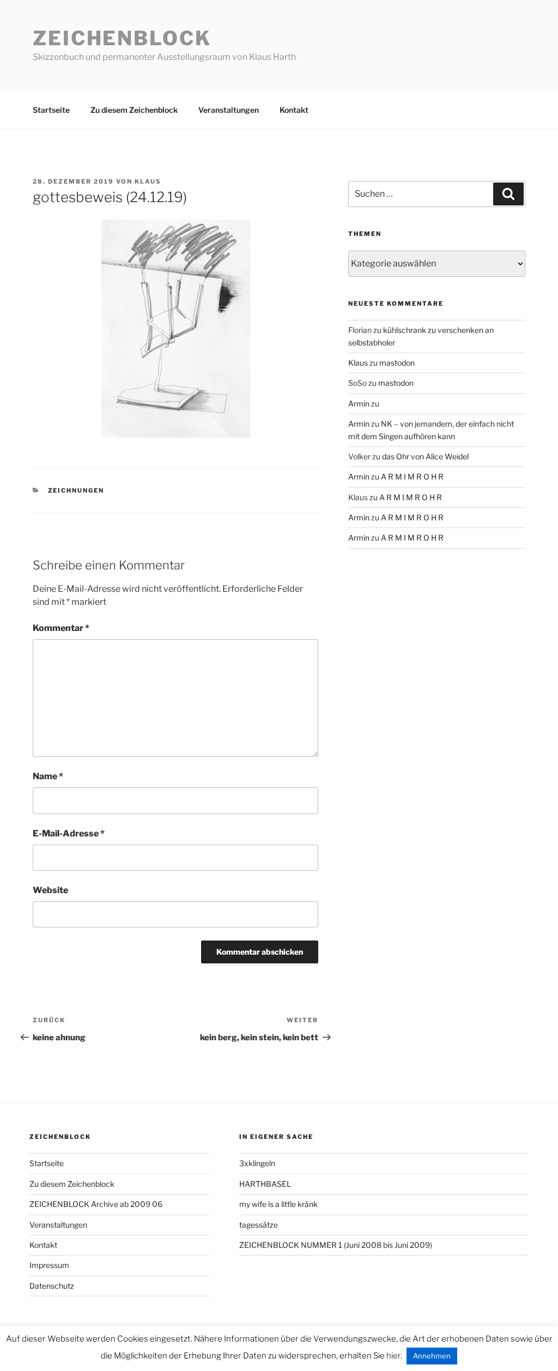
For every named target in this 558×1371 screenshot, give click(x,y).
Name (48, 776)
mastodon (397, 362)
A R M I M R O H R (412, 476)
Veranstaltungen (228, 109)
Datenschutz (51, 1285)
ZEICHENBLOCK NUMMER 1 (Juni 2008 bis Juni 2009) (335, 1244)
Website (50, 890)
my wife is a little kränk (278, 1204)
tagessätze (258, 1224)
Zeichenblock (122, 38)
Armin (358, 403)
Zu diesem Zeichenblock (134, 109)
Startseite (51, 109)
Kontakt (294, 109)
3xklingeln (257, 1163)
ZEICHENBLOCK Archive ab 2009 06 (95, 1204)
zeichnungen (76, 490)
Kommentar (61, 628)
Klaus (148, 181)
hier (393, 1356)
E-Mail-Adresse (69, 833)
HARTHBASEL (265, 1183)
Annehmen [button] (432, 1355)
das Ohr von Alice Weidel (425, 456)
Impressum (49, 1265)
